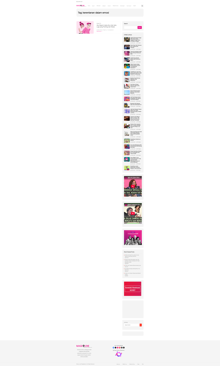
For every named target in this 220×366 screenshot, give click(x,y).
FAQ (143, 364)
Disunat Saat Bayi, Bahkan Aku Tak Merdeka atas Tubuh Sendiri (135, 152)
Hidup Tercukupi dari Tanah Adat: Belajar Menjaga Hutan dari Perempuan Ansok (136, 133)
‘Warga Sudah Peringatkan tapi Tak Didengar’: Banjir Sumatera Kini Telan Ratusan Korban (132, 261)
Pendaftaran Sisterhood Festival (135, 140)
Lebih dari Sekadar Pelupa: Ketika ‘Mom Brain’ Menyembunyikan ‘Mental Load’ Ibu (135, 111)
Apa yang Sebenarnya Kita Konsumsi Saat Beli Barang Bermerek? (136, 146)
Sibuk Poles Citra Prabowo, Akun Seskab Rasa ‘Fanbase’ (136, 46)
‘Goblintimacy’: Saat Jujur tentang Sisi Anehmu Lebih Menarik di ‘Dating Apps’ (136, 73)
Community (129, 5)
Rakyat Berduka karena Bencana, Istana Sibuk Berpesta (135, 92)
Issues (93, 5)
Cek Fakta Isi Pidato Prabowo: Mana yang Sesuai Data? (134, 85)
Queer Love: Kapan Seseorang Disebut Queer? (133, 274)
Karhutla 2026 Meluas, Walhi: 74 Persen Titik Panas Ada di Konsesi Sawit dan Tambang (135, 118)
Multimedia (122, 5)
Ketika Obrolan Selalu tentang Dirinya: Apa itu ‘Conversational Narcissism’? (135, 66)
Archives (126, 322)
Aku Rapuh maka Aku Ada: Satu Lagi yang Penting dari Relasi (107, 26)
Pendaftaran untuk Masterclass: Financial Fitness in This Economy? (135, 167)
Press (138, 364)
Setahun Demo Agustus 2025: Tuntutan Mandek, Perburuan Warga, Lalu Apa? (135, 126)
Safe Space (98, 5)
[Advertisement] (133, 309)
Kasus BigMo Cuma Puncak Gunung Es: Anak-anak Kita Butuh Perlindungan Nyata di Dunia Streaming (135, 160)
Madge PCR (99, 23)
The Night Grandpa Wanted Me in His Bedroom (132, 269)
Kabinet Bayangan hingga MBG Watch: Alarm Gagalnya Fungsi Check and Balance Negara (135, 39)
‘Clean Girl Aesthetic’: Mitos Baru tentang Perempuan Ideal (136, 52)
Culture (109, 5)
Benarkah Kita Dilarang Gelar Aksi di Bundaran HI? (135, 104)
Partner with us (132, 364)
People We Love (115, 5)
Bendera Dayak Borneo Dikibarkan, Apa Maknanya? (135, 79)
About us (118, 364)
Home (89, 5)
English (134, 5)
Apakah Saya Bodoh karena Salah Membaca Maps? (135, 59)
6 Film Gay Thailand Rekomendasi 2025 (133, 265)
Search (126, 23)
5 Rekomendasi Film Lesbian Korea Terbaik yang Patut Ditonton (132, 256)
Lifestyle (103, 5)
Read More (99, 31)
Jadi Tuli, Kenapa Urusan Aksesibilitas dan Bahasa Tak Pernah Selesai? (135, 98)
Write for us (125, 364)
